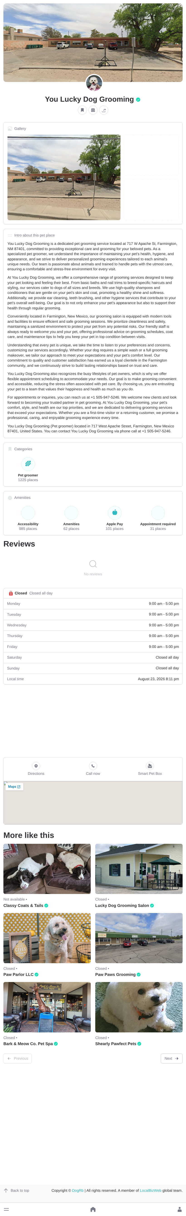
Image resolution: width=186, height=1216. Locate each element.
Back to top (20, 1191)
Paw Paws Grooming (115, 974)
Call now (93, 774)
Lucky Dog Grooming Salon (122, 905)
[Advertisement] (93, 721)
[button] (6, 1209)
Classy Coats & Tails (23, 905)
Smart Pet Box (150, 774)
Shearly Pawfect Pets (115, 1043)
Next (168, 1058)
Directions (36, 774)
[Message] (93, 110)
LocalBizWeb (151, 1191)
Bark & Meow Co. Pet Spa (28, 1043)
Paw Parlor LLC (18, 974)
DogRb (78, 1191)
